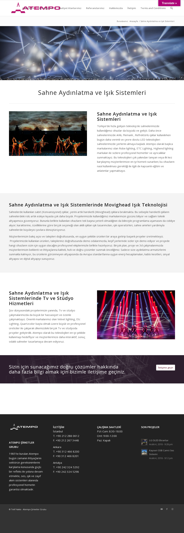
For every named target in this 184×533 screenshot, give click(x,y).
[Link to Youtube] (161, 509)
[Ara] (171, 8)
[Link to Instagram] (172, 509)
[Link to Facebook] (167, 509)
